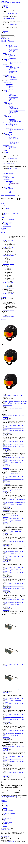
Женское (7, 41)
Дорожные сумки (7, 222)
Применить (11, 240)
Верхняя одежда (7, 818)
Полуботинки (6, 208)
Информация (4, 800)
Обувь (2, 203)
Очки (4, 214)
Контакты (5, 809)
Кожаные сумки (7, 223)
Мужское (3, 41)
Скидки (5, 826)
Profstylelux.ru (10, 841)
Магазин (5, 806)
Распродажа (3, 228)
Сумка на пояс (7, 220)
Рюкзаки (5, 224)
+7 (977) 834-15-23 (12, 13)
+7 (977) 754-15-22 (12, 24)
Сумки (2, 217)
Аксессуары (3, 210)
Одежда (5, 819)
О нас (4, 812)
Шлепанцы (6, 205)
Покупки (5, 805)
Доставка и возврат (8, 810)
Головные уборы (7, 822)
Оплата (5, 808)
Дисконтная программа (9, 813)
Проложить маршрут (8, 18)
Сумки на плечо (7, 226)
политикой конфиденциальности (9, 796)
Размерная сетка (7, 815)
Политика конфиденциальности (8, 842)
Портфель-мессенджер (8, 219)
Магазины (11, 41)
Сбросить (3, 232)
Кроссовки (6, 207)
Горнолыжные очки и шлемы (10, 213)
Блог (4, 814)
